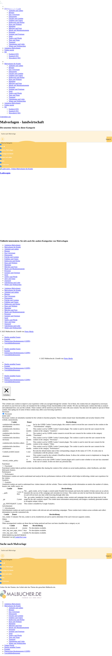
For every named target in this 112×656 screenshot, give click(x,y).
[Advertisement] (56, 191)
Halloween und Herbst (16, 22)
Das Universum (14, 14)
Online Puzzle (9, 645)
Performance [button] (6, 472)
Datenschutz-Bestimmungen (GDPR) (17, 341)
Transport (12, 42)
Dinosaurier (13, 16)
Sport (10, 36)
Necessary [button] (5, 412)
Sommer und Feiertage (16, 34)
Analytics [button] (5, 480)
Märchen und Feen (15, 28)
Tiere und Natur (14, 40)
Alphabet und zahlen (16, 66)
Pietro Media (29, 331)
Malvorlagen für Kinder (12, 64)
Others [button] (4, 519)
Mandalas (12, 26)
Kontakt (7, 339)
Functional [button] (6, 464)
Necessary (8, 414)
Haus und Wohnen (15, 24)
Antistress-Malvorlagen (12, 48)
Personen (12, 32)
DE (5, 52)
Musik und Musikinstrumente (19, 30)
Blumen (11, 12)
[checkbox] (11, 145)
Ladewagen (5, 173)
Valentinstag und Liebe (17, 44)
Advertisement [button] (7, 506)
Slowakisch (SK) (15, 58)
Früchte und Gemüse (16, 18)
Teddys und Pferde (15, 38)
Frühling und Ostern (16, 20)
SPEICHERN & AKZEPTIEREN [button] (14, 535)
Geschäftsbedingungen (12, 343)
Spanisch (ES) (14, 56)
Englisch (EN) (14, 54)
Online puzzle (9, 50)
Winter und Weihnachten (17, 46)
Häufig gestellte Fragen (12, 337)
